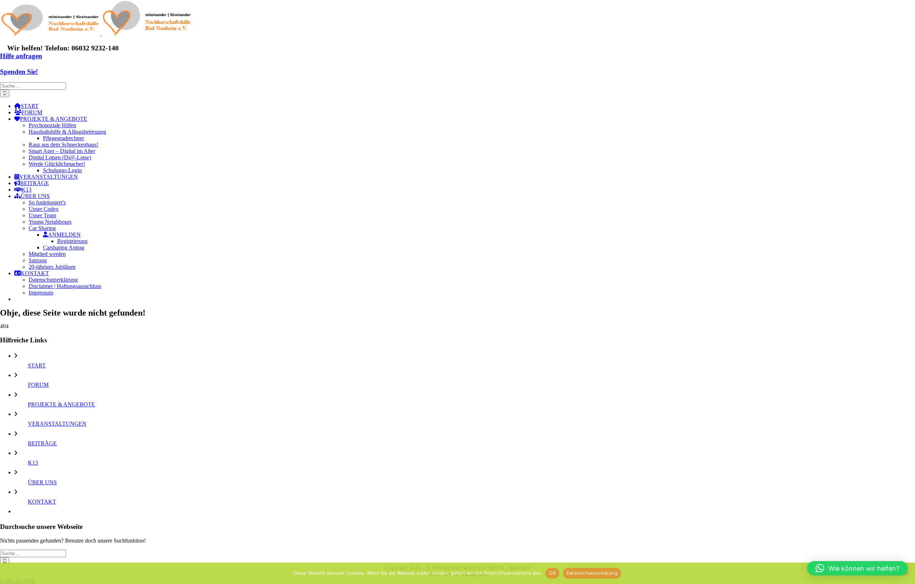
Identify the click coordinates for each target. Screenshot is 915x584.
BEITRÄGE (42, 443)
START (37, 365)
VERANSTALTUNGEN (57, 424)
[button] (857, 568)
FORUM (38, 385)
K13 (33, 463)
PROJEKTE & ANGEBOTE (61, 404)
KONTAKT (42, 502)
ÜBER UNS (42, 482)
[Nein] (906, 573)
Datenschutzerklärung (592, 573)
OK (552, 573)
